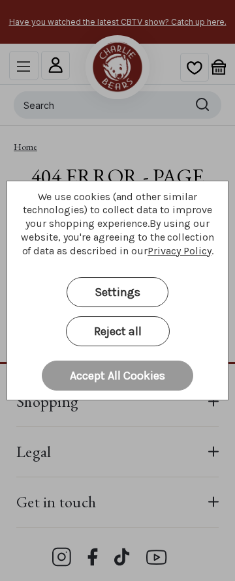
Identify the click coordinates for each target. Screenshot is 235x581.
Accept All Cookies (117, 375)
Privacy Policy (179, 251)
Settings (117, 292)
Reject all (118, 331)
